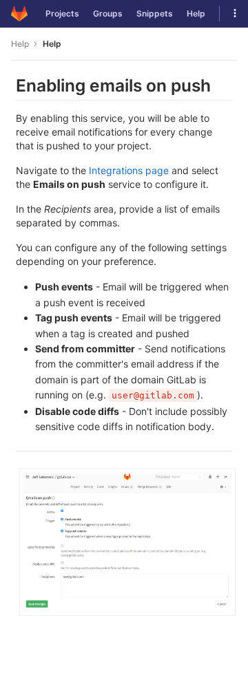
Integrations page (129, 170)
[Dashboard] (19, 13)
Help (196, 13)
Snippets (154, 13)
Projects (62, 13)
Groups (108, 13)
